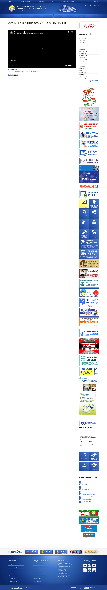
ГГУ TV (83, 492)
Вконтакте (85, 565)
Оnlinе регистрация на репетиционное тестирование (94, 204)
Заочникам (59, 16)
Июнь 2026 (83, 43)
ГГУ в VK (84, 487)
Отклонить (92, 587)
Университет (13, 16)
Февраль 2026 (83, 51)
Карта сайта (11, 572)
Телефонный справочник (84, 214)
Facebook (85, 570)
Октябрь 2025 (83, 59)
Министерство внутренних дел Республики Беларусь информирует (16, 552)
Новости (10, 1)
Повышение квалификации (84, 234)
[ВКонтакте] (9, 75)
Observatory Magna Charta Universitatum (91, 552)
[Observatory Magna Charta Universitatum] (90, 552)
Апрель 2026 (83, 47)
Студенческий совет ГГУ (87, 497)
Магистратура (48, 16)
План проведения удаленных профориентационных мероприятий (88, 436)
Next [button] (98, 552)
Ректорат (11, 564)
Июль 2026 (83, 40)
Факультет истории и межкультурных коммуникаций (23, 71)
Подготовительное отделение (87, 434)
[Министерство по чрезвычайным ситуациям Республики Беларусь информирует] (46, 552)
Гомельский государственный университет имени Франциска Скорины (31, 8)
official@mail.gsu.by (65, 575)
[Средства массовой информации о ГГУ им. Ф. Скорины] (61, 552)
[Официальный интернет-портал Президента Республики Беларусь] (89, 513)
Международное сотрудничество (68, 1)
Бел (88, 5)
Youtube (89, 570)
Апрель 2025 (83, 72)
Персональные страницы (39, 575)
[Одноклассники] (11, 75)
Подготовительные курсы (84, 224)
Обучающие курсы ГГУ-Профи (87, 441)
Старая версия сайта (13, 581)
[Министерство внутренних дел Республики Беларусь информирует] (16, 552)
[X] (15, 75)
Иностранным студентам (14, 567)
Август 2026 (83, 38)
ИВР (52, 1)
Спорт (84, 1)
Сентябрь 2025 (83, 62)
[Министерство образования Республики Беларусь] (89, 520)
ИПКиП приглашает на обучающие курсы (88, 444)
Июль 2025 (83, 66)
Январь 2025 (83, 78)
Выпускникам (70, 16)
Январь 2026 (83, 53)
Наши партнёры (37, 581)
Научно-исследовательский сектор (84, 466)
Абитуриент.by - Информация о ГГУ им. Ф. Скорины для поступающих (76, 552)
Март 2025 (82, 74)
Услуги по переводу (94, 234)
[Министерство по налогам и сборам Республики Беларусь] (31, 552)
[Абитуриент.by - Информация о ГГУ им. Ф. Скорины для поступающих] (75, 552)
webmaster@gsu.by (62, 576)
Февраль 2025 (83, 76)
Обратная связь (12, 570)
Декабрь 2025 (83, 55)
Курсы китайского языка (86, 439)
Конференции (41, 1)
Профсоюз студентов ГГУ (87, 499)
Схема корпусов (37, 578)
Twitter (94, 565)
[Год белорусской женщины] (89, 96)
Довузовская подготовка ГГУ (88, 494)
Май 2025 (82, 70)
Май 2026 (82, 45)
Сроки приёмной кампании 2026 (87, 432)
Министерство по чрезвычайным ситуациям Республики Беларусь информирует (46, 552)
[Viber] (17, 75)
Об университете (38, 572)
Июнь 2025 (83, 68)
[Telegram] (13, 75)
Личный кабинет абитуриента (84, 204)
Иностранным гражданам (25, 1)
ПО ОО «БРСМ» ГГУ (86, 501)
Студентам (36, 16)
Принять (86, 587)
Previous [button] (8, 552)
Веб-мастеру (12, 578)
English (90, 6)
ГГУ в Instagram (85, 489)
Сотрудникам (82, 16)
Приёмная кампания (38, 564)
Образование (94, 466)
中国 (94, 5)
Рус (85, 5)
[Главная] (12, 8)
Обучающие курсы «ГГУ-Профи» (94, 224)
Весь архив (95, 81)
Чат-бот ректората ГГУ (87, 482)
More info (81, 587)
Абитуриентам (25, 16)
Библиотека (95, 1)
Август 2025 (83, 64)
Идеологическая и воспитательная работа (84, 456)
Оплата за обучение (94, 214)
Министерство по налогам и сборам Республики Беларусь (31, 552)
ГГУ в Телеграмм (85, 484)
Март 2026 (82, 49)
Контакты (93, 16)
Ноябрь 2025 (83, 57)
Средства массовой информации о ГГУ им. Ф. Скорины (61, 552)
